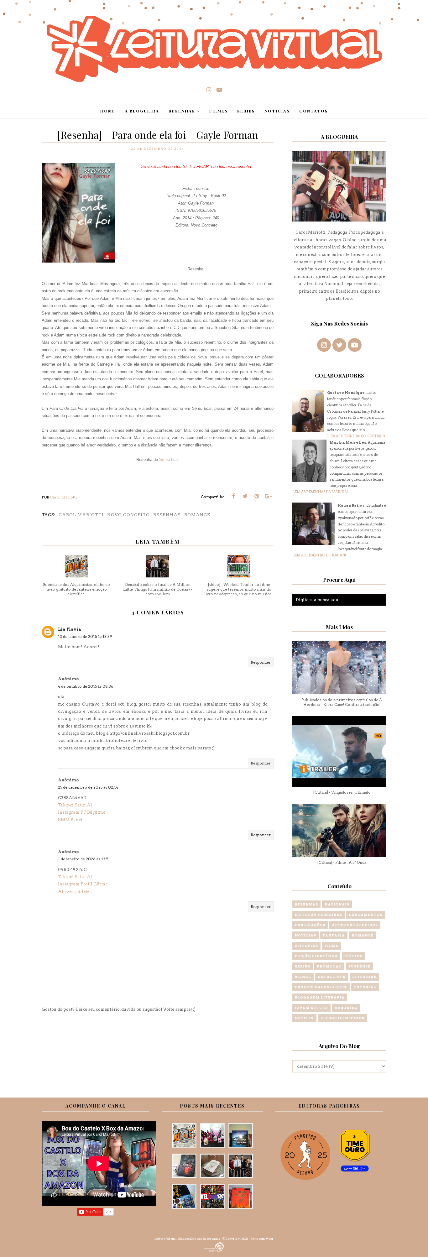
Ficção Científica (316, 956)
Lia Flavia (69, 629)
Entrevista (332, 976)
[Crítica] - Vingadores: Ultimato (342, 792)
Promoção (329, 966)
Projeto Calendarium (321, 987)
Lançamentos (365, 914)
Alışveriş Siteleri (75, 891)
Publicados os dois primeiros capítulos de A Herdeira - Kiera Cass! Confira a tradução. (341, 702)
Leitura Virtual (165, 1238)
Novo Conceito (128, 515)
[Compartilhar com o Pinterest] (257, 496)
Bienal (303, 976)
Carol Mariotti (81, 515)
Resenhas (167, 515)
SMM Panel (70, 819)
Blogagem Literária (320, 997)
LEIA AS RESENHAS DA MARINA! (320, 492)
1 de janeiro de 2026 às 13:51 (84, 859)
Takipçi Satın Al (75, 805)
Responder (261, 662)
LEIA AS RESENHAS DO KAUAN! (319, 555)
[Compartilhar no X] (245, 496)
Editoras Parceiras (318, 914)
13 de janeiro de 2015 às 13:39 (85, 636)
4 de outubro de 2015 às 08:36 (85, 686)
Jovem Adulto (311, 1007)
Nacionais (337, 904)
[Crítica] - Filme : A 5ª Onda (341, 862)
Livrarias (364, 976)
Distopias (306, 945)
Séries (302, 966)
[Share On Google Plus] (268, 496)
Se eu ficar (169, 459)
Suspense (359, 966)
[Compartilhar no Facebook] (233, 496)
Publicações (310, 925)
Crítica (353, 956)
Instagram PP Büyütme (81, 812)
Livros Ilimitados (342, 1018)
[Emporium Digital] (214, 1246)
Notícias (305, 935)
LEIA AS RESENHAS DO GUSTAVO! (356, 436)
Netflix (304, 1018)
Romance (197, 515)
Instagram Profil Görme (82, 884)
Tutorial (365, 987)
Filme (332, 945)
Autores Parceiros (355, 925)
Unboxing (346, 1007)
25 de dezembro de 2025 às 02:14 (88, 787)
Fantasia (334, 935)
